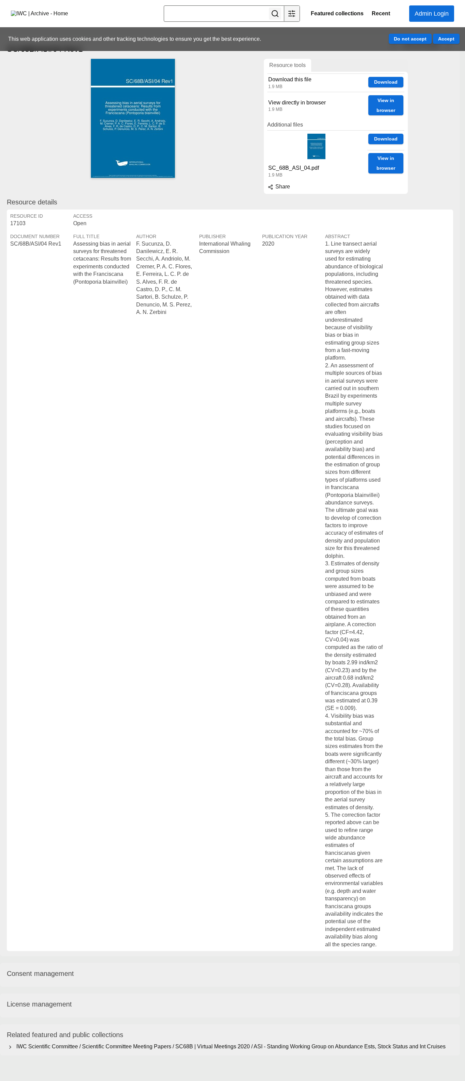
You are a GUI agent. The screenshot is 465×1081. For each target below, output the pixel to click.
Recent (381, 13)
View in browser (385, 105)
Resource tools (287, 65)
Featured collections (337, 13)
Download (386, 82)
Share (282, 186)
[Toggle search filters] (292, 13)
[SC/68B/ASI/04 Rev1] (133, 118)
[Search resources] (275, 13)
